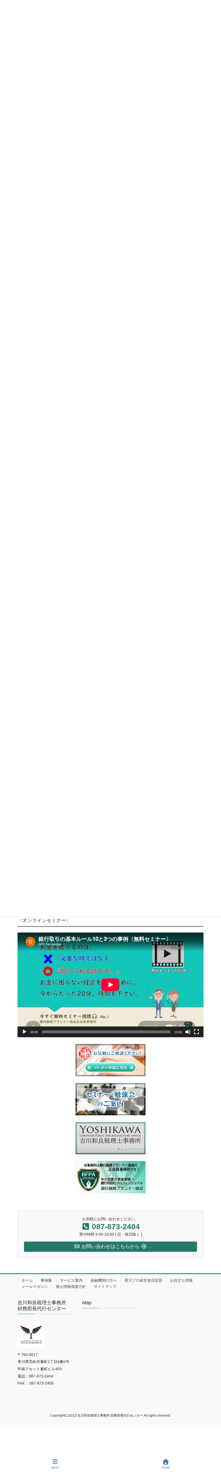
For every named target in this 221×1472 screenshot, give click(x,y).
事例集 (46, 1280)
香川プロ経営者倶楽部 (143, 1280)
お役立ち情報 (181, 1280)
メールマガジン (35, 1286)
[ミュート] (188, 1032)
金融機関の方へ (103, 1280)
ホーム (27, 1280)
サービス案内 (71, 1280)
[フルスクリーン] (196, 1032)
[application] (110, 985)
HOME (166, 1467)
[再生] (24, 1032)
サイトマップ (105, 1286)
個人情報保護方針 (71, 1286)
